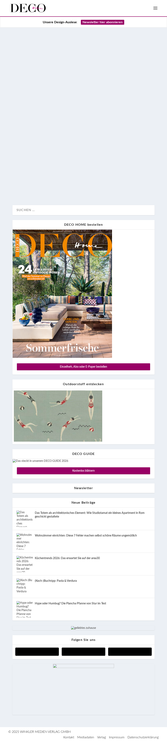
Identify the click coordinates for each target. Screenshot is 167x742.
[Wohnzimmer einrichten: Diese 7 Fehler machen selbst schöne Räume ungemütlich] (24, 541)
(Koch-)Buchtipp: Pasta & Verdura (56, 580)
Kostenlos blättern (83, 470)
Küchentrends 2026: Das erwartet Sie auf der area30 (67, 558)
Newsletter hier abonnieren (102, 22)
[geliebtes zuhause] (83, 628)
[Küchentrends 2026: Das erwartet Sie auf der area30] (24, 564)
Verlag (101, 737)
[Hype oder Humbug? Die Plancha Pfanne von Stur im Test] (24, 609)
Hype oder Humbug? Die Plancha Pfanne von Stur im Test (70, 603)
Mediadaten (85, 737)
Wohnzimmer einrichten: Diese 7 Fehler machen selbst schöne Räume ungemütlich (86, 535)
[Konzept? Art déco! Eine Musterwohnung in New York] (83, 79)
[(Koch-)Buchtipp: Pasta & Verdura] (24, 586)
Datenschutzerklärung (143, 737)
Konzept (22, 188)
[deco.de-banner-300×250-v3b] (83, 667)
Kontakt (68, 737)
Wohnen (36, 188)
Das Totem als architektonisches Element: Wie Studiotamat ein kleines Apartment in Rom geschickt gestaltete (90, 515)
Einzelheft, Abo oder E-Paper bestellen (83, 366)
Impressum (116, 737)
